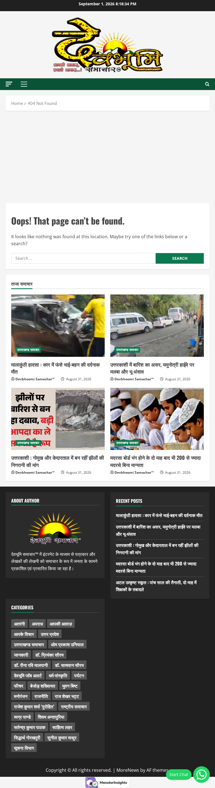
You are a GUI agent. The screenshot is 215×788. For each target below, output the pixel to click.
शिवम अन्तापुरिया (51, 716)
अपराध (37, 623)
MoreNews (127, 770)
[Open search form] (207, 84)
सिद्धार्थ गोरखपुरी (27, 737)
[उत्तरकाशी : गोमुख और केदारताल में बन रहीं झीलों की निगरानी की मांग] (58, 419)
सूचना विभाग (24, 747)
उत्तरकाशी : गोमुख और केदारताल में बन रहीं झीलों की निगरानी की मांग (57, 461)
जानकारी (21, 654)
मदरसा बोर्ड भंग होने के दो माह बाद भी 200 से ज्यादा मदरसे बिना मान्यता (155, 461)
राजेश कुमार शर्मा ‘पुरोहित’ (34, 706)
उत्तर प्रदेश (50, 634)
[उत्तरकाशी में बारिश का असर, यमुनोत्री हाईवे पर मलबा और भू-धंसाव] (157, 325)
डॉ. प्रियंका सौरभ (49, 654)
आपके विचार (24, 634)
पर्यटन (79, 675)
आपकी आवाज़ (61, 623)
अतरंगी (19, 623)
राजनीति (41, 696)
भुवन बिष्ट (70, 685)
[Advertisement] (107, 155)
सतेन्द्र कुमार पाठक (29, 727)
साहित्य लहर (62, 727)
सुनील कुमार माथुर (61, 737)
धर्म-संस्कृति (58, 675)
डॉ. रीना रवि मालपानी (31, 665)
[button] (9, 84)
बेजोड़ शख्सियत (42, 685)
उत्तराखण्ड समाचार (28, 349)
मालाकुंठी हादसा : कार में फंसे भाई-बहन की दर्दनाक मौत (55, 368)
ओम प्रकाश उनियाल (67, 644)
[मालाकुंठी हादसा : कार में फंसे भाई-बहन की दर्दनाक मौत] (58, 325)
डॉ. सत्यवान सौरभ (69, 665)
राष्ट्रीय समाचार (74, 706)
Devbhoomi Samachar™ (35, 379)
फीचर (18, 685)
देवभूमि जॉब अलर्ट (28, 675)
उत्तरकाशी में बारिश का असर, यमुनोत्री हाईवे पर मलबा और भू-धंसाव (152, 368)
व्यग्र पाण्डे (22, 716)
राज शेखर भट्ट (67, 696)
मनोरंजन (20, 696)
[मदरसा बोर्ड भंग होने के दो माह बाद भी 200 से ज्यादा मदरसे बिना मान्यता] (157, 419)
